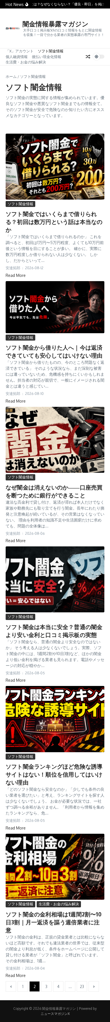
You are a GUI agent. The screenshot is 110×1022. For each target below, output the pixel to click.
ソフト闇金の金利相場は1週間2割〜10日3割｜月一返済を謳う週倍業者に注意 (54, 921)
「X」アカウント (20, 51)
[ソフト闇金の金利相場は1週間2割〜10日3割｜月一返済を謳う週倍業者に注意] (55, 867)
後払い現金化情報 (46, 56)
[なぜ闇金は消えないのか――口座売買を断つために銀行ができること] (55, 440)
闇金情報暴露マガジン (56, 24)
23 (82, 986)
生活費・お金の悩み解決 (26, 62)
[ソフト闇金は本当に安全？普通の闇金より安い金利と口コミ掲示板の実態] (55, 579)
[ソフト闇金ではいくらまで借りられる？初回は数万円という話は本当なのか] (55, 167)
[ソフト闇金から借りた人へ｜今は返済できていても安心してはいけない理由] (55, 307)
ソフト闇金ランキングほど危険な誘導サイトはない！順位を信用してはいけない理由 (54, 774)
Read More (16, 275)
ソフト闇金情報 (50, 51)
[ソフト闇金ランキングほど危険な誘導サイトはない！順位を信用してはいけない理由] (55, 719)
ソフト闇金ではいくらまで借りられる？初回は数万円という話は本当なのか (54, 221)
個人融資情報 (17, 56)
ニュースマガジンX (55, 1014)
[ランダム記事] (88, 56)
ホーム (11, 76)
